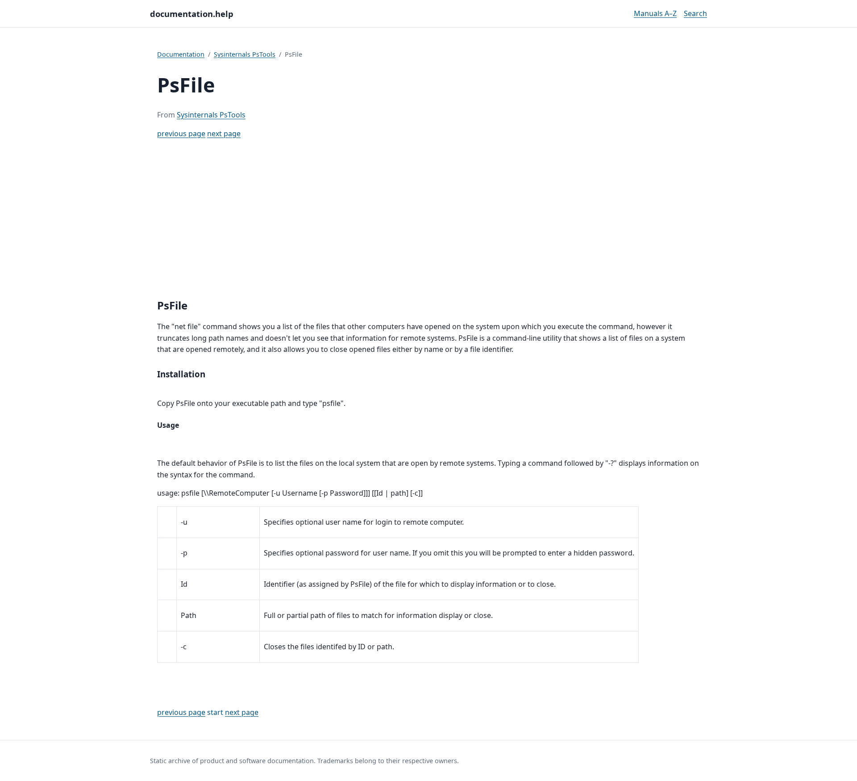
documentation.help (191, 13)
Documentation (180, 54)
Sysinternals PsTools (244, 54)
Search (695, 13)
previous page (181, 133)
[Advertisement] (428, 219)
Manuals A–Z (655, 13)
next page (224, 133)
